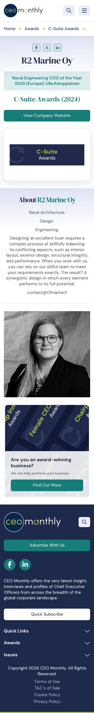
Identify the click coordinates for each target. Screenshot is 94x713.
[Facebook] (36, 47)
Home (9, 28)
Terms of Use (47, 681)
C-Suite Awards (63, 28)
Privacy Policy (47, 701)
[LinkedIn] (57, 47)
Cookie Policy (47, 694)
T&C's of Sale (47, 688)
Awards (32, 28)
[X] (47, 47)
